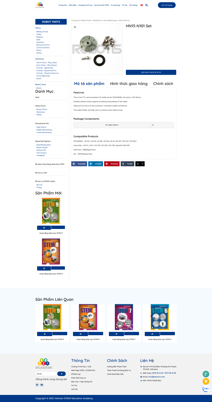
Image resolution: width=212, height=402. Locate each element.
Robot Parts (86, 20)
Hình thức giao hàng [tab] (129, 83)
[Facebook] (37, 385)
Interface (40, 42)
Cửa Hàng (133, 5)
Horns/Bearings (110, 20)
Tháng (39, 187)
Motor (38, 50)
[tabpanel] (123, 123)
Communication (43, 47)
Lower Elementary (43, 132)
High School (41, 127)
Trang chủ (75, 20)
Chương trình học (85, 5)
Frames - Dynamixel (44, 68)
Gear (38, 39)
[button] (146, 5)
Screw (38, 78)
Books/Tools (41, 109)
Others (39, 115)
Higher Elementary (44, 130)
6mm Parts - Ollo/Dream (46, 65)
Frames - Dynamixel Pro (46, 70)
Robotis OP (41, 150)
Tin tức (124, 5)
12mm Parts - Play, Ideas (46, 62)
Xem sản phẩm (58, 227)
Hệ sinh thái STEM (101, 5)
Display (39, 37)
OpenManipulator (43, 145)
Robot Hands (41, 147)
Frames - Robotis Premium (47, 73)
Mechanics (97, 20)
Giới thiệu (73, 5)
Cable (38, 34)
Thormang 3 (41, 153)
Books (39, 88)
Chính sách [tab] (163, 83)
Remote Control (43, 45)
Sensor (39, 53)
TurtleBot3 (40, 155)
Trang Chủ (62, 5)
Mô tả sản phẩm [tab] (89, 83)
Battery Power (42, 31)
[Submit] (61, 374)
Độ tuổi (39, 185)
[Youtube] (42, 385)
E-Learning (115, 5)
